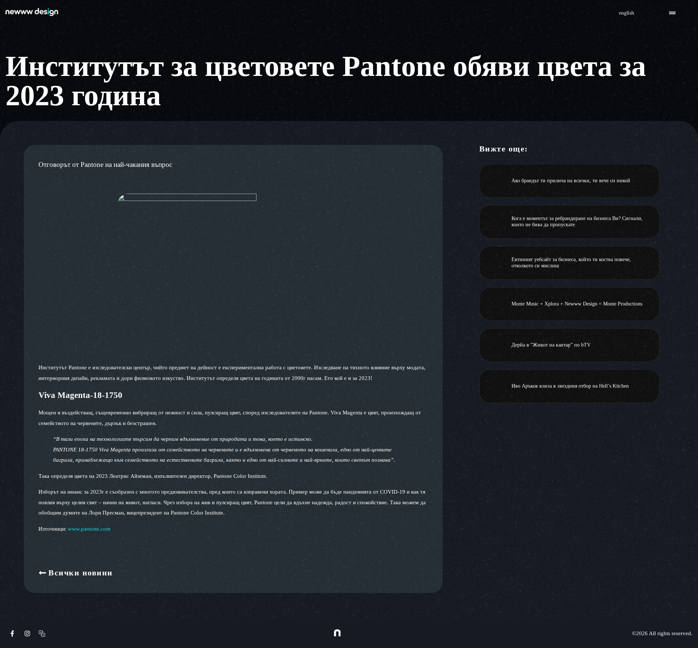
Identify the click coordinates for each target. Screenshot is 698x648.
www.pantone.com (89, 529)
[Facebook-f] (12, 633)
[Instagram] (27, 633)
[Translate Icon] (42, 633)
